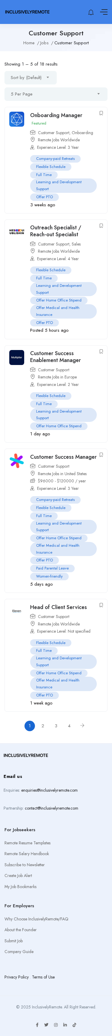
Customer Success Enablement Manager (55, 356)
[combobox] (30, 77)
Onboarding (82, 133)
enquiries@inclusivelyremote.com (49, 790)
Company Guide (18, 952)
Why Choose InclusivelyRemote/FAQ (36, 919)
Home (29, 43)
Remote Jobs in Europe (57, 377)
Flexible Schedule (50, 166)
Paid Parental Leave (52, 568)
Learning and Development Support (59, 185)
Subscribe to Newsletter (24, 865)
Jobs (44, 43)
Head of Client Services (58, 607)
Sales (76, 244)
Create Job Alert (18, 876)
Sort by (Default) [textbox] (26, 77)
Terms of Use (43, 977)
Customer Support (53, 133)
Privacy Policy (16, 977)
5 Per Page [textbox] (22, 94)
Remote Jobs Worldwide (59, 140)
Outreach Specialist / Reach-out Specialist (55, 231)
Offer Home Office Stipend (59, 300)
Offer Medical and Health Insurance (57, 311)
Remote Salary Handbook (26, 854)
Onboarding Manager (56, 115)
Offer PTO (44, 197)
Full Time (44, 175)
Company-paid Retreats (55, 158)
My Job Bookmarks (20, 887)
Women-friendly (49, 576)
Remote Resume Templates (27, 843)
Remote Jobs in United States (62, 474)
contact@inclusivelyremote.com (51, 808)
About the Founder (20, 930)
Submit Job (13, 941)
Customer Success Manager (63, 457)
